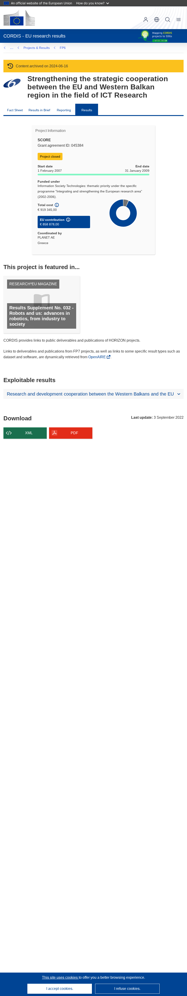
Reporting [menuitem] (64, 110)
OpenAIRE (97, 357)
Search (168, 20)
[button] (157, 20)
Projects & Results (36, 48)
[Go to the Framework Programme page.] (12, 83)
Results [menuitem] (86, 110)
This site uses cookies (60, 977)
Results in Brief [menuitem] (39, 110)
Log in (146, 20)
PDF (74, 433)
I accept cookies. (59, 989)
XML (29, 433)
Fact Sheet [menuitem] (15, 110)
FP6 (63, 48)
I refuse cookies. (127, 989)
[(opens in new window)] (19, 17)
